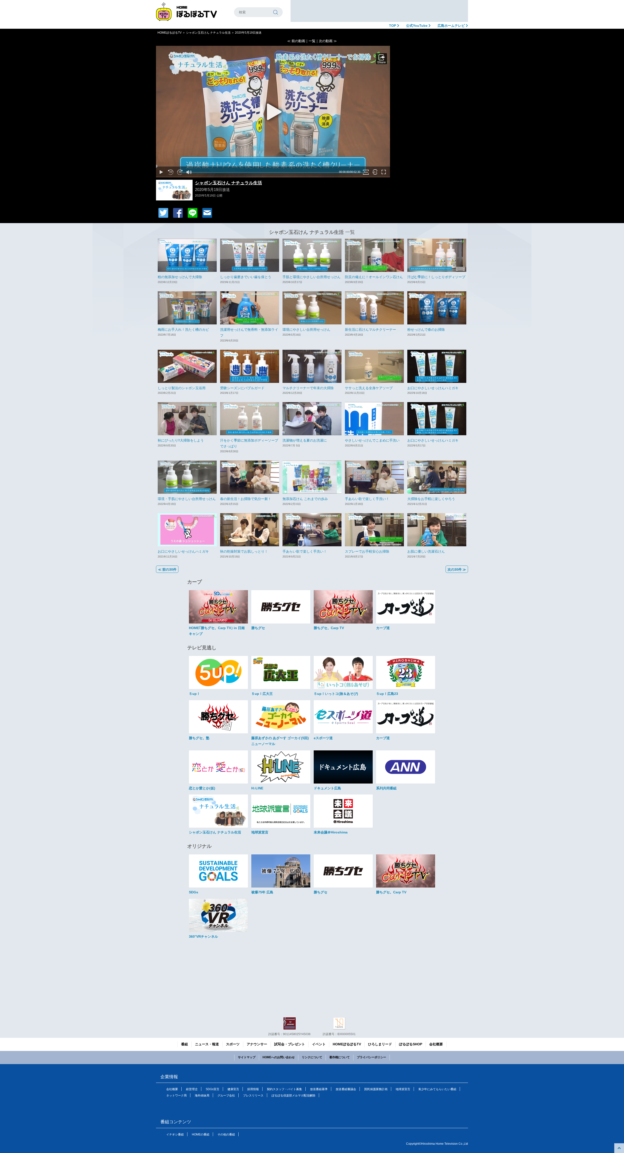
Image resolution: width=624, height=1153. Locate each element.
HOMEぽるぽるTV (169, 32)
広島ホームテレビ (452, 26)
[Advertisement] (379, 11)
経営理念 (192, 1089)
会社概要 (436, 1044)
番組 (184, 1044)
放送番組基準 (319, 1089)
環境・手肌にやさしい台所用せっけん (187, 499)
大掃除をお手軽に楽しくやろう (431, 499)
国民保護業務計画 (376, 1089)
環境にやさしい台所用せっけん (306, 329)
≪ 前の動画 (296, 41)
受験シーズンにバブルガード (242, 388)
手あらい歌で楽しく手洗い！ (367, 499)
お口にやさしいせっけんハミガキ (432, 388)
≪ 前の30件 (167, 569)
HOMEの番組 (200, 1134)
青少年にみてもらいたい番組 (437, 1089)
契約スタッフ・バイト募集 (284, 1089)
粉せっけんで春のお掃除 (426, 329)
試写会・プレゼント (289, 1044)
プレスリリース (253, 1095)
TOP (393, 26)
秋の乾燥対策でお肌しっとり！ (244, 551)
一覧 (312, 41)
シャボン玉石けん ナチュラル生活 (208, 32)
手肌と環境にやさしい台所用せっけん (312, 277)
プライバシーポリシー (371, 1057)
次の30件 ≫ (457, 569)
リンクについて (312, 1057)
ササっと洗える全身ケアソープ (369, 388)
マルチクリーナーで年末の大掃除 (308, 388)
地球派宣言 (403, 1089)
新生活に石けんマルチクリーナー (370, 329)
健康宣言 (233, 1089)
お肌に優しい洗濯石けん (426, 551)
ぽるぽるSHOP (410, 1044)
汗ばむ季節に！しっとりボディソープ (436, 277)
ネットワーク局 (176, 1095)
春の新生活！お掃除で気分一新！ (245, 499)
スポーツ (233, 1044)
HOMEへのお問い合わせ (279, 1057)
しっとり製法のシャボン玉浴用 (181, 388)
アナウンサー (257, 1044)
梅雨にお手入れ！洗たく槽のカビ (183, 329)
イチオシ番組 (175, 1134)
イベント (319, 1044)
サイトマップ (246, 1057)
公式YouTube (417, 26)
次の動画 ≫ (328, 41)
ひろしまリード (380, 1044)
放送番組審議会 (346, 1089)
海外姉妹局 (202, 1095)
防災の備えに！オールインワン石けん (374, 277)
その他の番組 (226, 1134)
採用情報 (253, 1089)
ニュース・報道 (207, 1044)
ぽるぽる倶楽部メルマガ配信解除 (293, 1095)
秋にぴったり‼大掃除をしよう (181, 440)
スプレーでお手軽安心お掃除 (367, 551)
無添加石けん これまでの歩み (305, 499)
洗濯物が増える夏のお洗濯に (305, 440)
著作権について (339, 1057)
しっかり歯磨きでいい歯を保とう (245, 277)
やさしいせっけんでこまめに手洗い (372, 440)
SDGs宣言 (212, 1089)
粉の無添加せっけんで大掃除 (180, 277)
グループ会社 (226, 1095)
